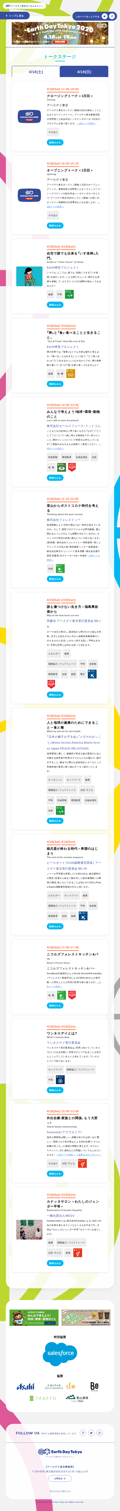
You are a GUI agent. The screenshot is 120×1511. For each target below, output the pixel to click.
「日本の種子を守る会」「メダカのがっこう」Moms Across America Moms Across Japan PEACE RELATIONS (74, 742)
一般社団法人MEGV (60, 1215)
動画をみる (55, 142)
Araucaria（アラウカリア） (64, 1132)
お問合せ (58, 1478)
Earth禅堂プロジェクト (63, 267)
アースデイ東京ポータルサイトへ (27, 5)
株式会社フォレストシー (64, 519)
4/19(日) (84, 71)
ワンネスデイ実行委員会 (64, 1042)
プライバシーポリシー (60, 1490)
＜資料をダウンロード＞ (89, 1154)
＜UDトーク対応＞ (86, 123)
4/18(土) (36, 71)
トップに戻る (16, 15)
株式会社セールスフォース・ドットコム (74, 426)
